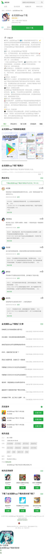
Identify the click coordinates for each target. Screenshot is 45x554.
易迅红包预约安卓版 (22, 483)
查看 (8, 488)
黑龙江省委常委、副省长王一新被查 (13, 360)
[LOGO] (5, 2)
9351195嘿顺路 (37, 483)
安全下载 (29, 28)
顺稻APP (8, 506)
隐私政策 (8, 462)
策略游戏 (18, 448)
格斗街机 (10, 448)
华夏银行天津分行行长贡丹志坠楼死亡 (14, 367)
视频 (41, 124)
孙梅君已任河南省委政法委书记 (12, 329)
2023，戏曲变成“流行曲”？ (10, 352)
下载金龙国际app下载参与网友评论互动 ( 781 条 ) (22, 183)
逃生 (8, 452)
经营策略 (10, 443)
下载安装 (24, 20)
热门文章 (23, 124)
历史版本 (33, 124)
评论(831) (13, 124)
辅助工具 (20, 452)
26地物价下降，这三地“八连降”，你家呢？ (14, 397)
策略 (13, 452)
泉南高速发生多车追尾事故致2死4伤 (13, 344)
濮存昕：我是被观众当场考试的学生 (13, 382)
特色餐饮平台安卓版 (22, 506)
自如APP (8, 483)
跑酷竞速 (25, 448)
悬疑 (26, 452)
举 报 (1, 551)
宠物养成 (33, 443)
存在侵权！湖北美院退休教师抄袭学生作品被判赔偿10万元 (14, 337)
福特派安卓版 (37, 506)
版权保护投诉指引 (22, 520)
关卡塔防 (18, 443)
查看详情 (38, 413)
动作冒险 (33, 448)
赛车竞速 (25, 443)
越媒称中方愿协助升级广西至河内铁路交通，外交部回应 (14, 390)
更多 (41, 178)
